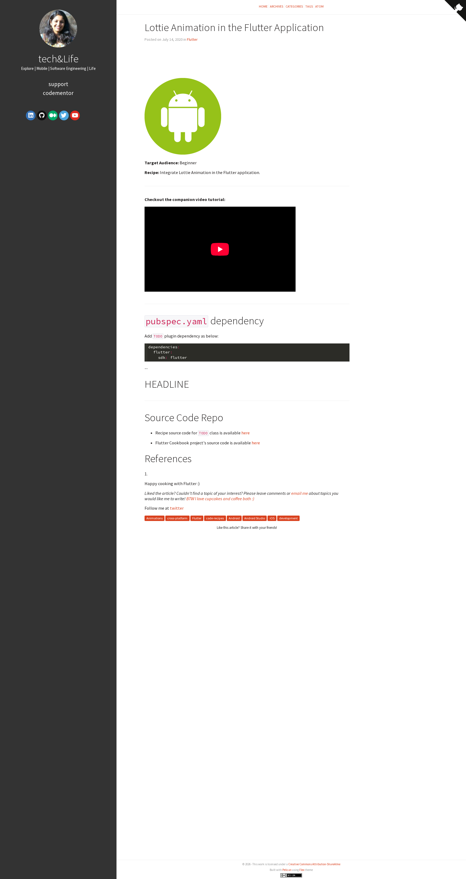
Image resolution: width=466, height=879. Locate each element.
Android (234, 518)
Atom (319, 6)
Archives (276, 6)
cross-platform (177, 518)
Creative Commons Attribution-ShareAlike (314, 864)
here (245, 432)
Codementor (58, 93)
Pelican (287, 870)
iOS (272, 518)
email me (299, 493)
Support (58, 84)
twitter (177, 508)
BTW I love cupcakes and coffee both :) (220, 498)
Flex (301, 870)
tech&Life (58, 58)
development (288, 518)
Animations (154, 518)
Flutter (192, 39)
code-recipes (215, 518)
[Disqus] (247, 634)
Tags (309, 6)
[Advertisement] (58, 163)
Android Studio (254, 518)
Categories (294, 6)
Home (263, 6)
